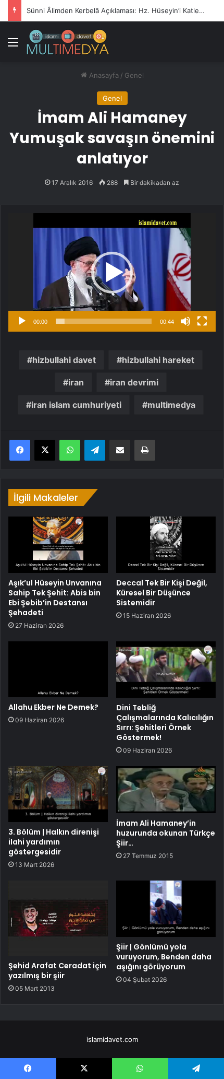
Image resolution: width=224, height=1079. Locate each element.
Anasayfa (103, 75)
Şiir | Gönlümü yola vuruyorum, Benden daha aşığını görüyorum (163, 957)
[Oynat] (22, 321)
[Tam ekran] (202, 321)
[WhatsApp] (69, 450)
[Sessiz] (185, 321)
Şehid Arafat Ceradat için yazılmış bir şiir (57, 970)
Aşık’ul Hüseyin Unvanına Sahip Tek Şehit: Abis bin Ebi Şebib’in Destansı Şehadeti (55, 598)
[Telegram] (94, 450)
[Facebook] (19, 450)
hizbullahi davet (64, 360)
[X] (44, 450)
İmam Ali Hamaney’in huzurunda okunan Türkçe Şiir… (165, 833)
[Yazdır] (144, 450)
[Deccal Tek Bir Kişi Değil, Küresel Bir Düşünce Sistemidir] (166, 544)
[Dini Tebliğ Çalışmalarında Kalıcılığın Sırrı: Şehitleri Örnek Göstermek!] (166, 669)
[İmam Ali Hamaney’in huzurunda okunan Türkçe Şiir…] (166, 789)
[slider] (104, 321)
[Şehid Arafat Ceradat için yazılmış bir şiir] (58, 918)
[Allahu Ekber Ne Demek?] (58, 669)
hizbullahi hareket (158, 360)
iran (76, 382)
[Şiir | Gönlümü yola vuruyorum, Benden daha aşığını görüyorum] (166, 909)
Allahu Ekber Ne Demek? (53, 707)
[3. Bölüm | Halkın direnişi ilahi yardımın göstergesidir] (58, 794)
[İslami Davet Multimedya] (67, 42)
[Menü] (13, 45)
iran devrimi (134, 382)
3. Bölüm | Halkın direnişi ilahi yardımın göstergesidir (53, 842)
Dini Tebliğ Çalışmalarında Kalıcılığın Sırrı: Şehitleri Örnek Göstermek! (165, 722)
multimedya (171, 405)
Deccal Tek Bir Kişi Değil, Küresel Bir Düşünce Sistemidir (161, 593)
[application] (112, 272)
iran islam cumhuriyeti (76, 405)
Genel (134, 75)
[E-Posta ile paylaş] (119, 450)
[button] (112, 273)
